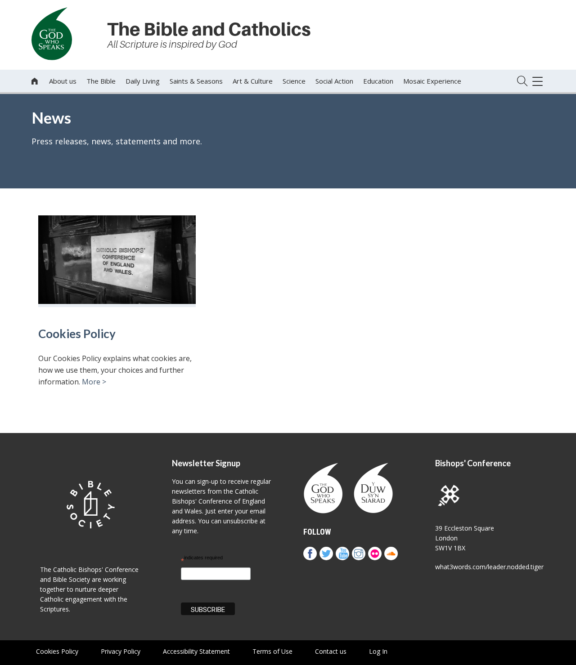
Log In (378, 651)
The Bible (101, 80)
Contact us (330, 651)
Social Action (334, 80)
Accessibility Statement (196, 651)
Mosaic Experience (432, 80)
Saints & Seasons (196, 80)
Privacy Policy (120, 651)
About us (62, 80)
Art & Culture (253, 80)
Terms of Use (272, 651)
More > (94, 382)
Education (378, 80)
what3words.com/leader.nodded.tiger (489, 566)
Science (294, 80)
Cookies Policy (77, 333)
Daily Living (143, 80)
